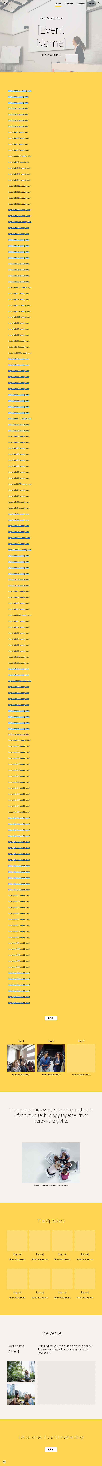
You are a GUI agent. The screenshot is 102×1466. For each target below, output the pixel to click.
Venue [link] (92, 3)
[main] (51, 18)
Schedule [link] (68, 3)
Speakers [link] (80, 3)
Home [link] (58, 3)
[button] (99, 3)
